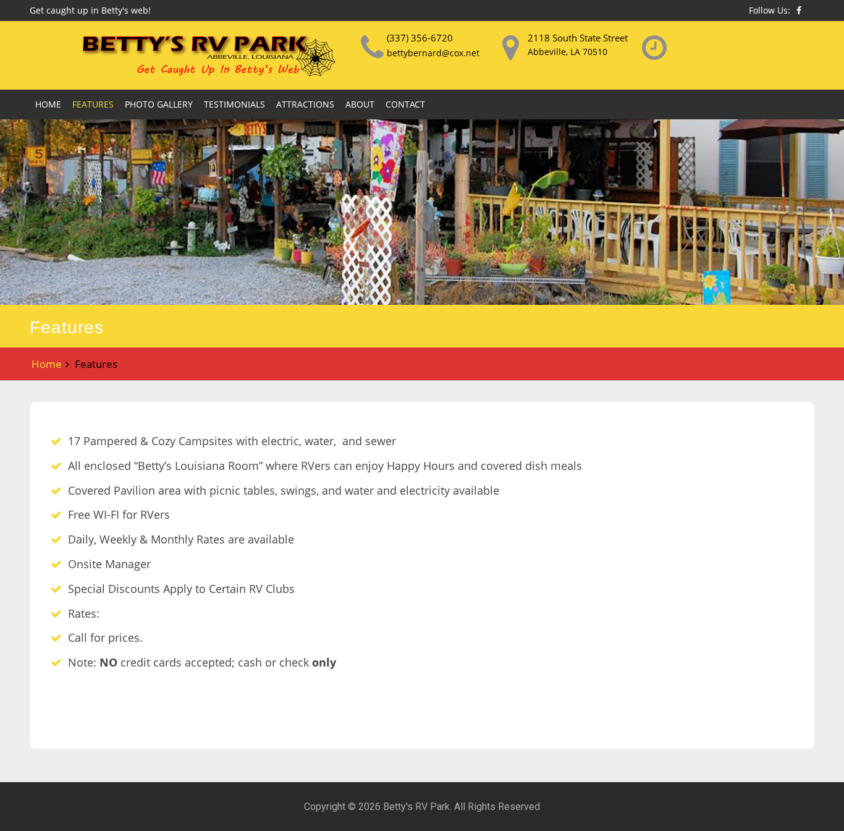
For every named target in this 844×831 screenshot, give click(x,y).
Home (48, 104)
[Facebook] (799, 10)
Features (93, 104)
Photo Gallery (159, 104)
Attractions (305, 104)
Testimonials (234, 104)
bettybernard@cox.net (433, 53)
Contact (405, 104)
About (359, 104)
